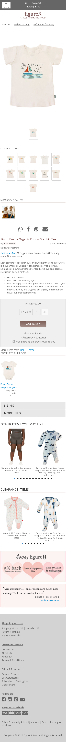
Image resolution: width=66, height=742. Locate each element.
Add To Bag (33, 323)
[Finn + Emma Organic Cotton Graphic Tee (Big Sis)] (21, 159)
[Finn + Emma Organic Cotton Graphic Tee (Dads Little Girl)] (33, 188)
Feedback (7, 656)
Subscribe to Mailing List (15, 681)
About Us (7, 653)
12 (48, 478)
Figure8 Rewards (11, 635)
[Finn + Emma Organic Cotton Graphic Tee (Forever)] (55, 173)
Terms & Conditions (13, 660)
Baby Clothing (21, 24)
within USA (17, 628)
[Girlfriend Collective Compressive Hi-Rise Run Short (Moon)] (16, 447)
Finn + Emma (9, 243)
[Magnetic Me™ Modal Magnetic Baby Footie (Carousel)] (16, 512)
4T (45, 312)
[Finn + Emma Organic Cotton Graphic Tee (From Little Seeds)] (10, 173)
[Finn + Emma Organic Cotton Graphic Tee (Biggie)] (33, 159)
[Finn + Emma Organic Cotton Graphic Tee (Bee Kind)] (44, 173)
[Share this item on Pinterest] (36, 230)
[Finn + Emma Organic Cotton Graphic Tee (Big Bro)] (10, 159)
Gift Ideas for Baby (44, 24)
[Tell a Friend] (45, 230)
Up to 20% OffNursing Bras (33, 5)
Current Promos (10, 674)
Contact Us (8, 649)
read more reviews (49, 600)
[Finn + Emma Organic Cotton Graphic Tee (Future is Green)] (33, 173)
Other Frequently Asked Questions (20, 722)
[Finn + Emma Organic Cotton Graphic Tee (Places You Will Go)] (21, 173)
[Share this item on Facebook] (28, 230)
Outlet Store (8, 684)
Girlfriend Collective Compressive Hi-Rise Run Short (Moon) (16, 469)
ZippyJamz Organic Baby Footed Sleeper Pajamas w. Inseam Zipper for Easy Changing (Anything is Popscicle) (49, 536)
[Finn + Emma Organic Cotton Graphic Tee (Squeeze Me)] (55, 159)
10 (42, 478)
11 (45, 478)
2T (37, 312)
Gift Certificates (10, 677)
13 (51, 478)
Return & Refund (11, 631)
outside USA (32, 628)
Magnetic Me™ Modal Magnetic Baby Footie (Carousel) (16, 534)
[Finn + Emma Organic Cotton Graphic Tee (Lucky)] (44, 159)
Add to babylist (35, 333)
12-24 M (26, 312)
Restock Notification (35, 337)
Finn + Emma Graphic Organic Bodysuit (9, 387)
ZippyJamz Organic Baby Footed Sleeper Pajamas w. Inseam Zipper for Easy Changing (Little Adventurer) (49, 471)
